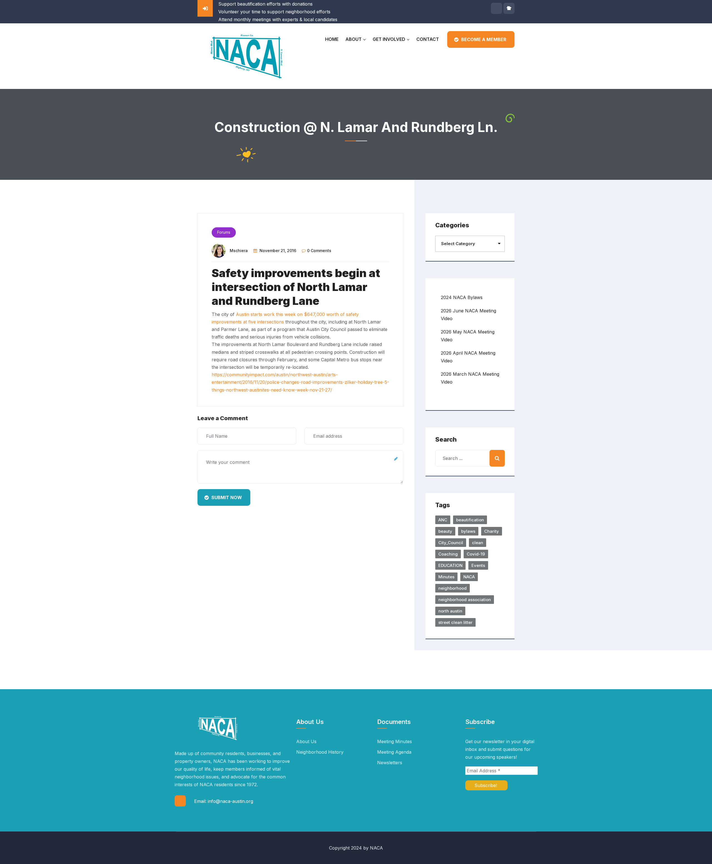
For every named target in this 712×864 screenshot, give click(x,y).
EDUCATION (450, 565)
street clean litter (455, 622)
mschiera (239, 250)
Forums (223, 232)
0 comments (319, 250)
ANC (442, 519)
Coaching (448, 554)
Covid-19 (476, 554)
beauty (445, 531)
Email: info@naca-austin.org (223, 801)
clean (477, 542)
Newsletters (389, 762)
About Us (306, 741)
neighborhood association (464, 599)
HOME (331, 39)
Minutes (446, 576)
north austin (450, 611)
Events (478, 565)
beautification (470, 519)
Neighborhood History (319, 752)
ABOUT (353, 39)
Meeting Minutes (394, 741)
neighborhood (452, 588)
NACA (469, 576)
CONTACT (427, 39)
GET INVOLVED (389, 39)
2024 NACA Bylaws (462, 297)
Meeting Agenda (394, 752)
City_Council (450, 542)
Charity (491, 531)
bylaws (468, 531)
